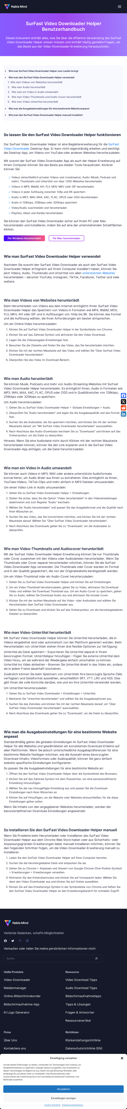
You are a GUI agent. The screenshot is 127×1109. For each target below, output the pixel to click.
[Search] (96, 958)
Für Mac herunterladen (66, 238)
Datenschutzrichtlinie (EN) (84, 1048)
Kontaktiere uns (15, 1048)
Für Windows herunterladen (24, 238)
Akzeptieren (63, 1089)
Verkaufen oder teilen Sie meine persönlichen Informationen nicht (50, 948)
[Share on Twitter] (123, 401)
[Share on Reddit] (123, 407)
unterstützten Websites (98, 273)
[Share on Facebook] (123, 395)
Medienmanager (15, 988)
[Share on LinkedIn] (123, 414)
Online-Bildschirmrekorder (22, 996)
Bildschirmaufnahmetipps (83, 996)
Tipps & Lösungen (78, 1004)
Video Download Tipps (81, 980)
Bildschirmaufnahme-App (21, 1004)
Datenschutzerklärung (72, 1105)
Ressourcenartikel (78, 1020)
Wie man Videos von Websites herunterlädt (37, 82)
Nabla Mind (19, 6)
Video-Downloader (17, 980)
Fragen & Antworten (79, 1012)
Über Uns (10, 1040)
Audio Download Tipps (81, 988)
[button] (122, 1058)
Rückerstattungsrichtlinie (83, 1040)
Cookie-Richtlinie (52, 1105)
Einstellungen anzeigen (63, 1098)
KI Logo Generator (17, 1012)
